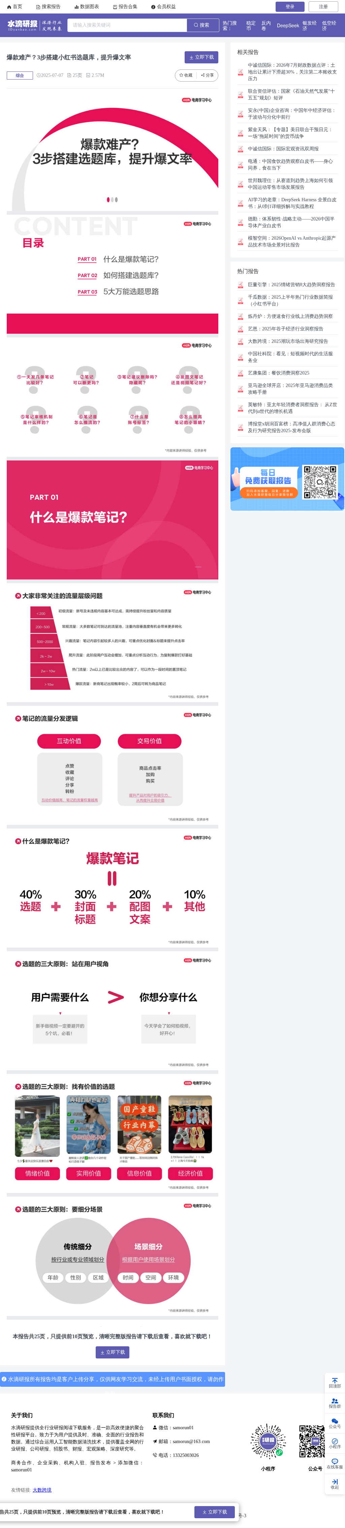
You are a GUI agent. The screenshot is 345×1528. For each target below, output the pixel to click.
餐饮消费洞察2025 (278, 373)
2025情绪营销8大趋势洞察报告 (291, 284)
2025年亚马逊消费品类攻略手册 (290, 389)
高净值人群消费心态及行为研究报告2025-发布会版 (291, 427)
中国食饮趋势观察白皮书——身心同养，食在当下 (290, 165)
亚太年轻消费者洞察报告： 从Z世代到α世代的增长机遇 (292, 408)
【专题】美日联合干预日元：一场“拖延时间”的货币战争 (290, 133)
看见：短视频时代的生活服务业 (290, 357)
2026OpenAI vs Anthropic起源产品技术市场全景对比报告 (292, 241)
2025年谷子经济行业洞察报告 (285, 328)
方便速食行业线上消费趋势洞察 (290, 316)
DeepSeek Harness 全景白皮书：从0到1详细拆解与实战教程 (292, 203)
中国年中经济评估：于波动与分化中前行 (292, 114)
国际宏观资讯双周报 (283, 148)
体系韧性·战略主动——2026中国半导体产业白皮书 (291, 222)
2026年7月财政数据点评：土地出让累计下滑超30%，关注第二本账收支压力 (292, 72)
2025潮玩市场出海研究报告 (288, 341)
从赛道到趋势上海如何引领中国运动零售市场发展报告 (290, 184)
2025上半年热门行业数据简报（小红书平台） (290, 300)
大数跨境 (42, 1490)
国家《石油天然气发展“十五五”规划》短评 (291, 94)
